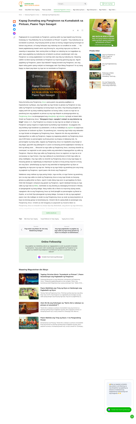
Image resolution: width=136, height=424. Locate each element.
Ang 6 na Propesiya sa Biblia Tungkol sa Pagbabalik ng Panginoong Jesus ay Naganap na (108, 58)
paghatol (71, 127)
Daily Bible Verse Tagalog (32, 9)
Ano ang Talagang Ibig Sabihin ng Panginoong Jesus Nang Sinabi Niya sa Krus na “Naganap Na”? (109, 85)
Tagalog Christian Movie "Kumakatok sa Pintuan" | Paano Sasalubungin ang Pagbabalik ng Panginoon (61, 275)
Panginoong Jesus (25, 116)
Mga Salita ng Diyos (78, 9)
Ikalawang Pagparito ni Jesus (62, 9)
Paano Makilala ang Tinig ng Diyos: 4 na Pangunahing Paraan (60, 319)
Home (20, 9)
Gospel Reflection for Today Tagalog (50, 218)
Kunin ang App (108, 3)
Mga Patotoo (102, 9)
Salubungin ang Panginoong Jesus (50, 14)
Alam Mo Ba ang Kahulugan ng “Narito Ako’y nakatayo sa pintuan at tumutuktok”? (62, 304)
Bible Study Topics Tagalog (31, 218)
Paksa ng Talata (46, 9)
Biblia (36, 186)
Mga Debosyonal (91, 9)
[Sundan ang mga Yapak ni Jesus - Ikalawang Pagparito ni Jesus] (31, 3)
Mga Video (112, 9)
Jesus (44, 102)
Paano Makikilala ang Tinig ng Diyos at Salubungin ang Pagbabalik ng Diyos (61, 289)
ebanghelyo (52, 116)
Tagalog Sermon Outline (68, 218)
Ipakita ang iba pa (51, 213)
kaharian (62, 116)
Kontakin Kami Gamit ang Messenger (120, 409)
